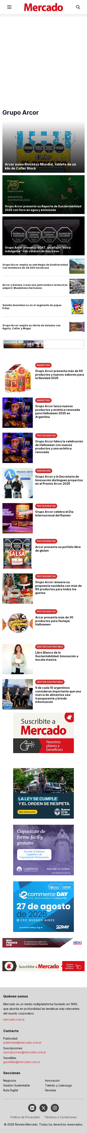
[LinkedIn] (32, 1108)
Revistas (50, 1090)
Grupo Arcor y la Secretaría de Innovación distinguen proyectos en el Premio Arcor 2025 (59, 480)
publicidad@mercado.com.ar (22, 1042)
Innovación (52, 1080)
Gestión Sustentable (16, 1085)
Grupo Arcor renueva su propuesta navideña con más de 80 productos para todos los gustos (58, 587)
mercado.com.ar (14, 1019)
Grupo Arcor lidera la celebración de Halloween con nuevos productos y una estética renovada (59, 447)
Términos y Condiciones (60, 1117)
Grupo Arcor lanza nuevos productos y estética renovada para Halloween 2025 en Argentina (57, 411)
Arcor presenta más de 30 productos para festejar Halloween (54, 621)
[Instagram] (55, 1108)
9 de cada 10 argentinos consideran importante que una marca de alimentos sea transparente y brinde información (58, 695)
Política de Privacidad (25, 1117)
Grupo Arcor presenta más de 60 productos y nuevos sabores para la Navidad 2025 (59, 374)
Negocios (9, 1080)
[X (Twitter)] (43, 1108)
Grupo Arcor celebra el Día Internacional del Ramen (54, 513)
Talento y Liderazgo (58, 1085)
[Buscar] (78, 7)
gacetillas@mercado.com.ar (21, 1062)
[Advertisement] (43, 60)
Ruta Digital (10, 1090)
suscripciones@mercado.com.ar (24, 1052)
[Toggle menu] (9, 7)
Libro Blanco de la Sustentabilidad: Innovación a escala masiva (56, 656)
